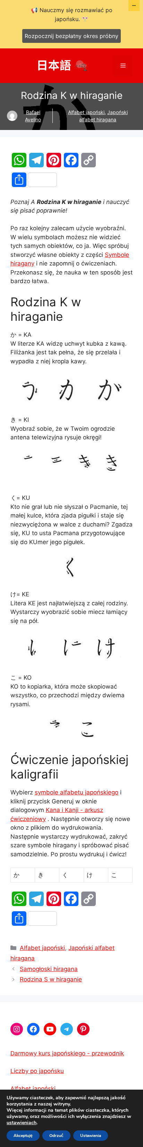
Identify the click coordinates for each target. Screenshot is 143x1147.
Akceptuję (23, 1135)
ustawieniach (21, 1123)
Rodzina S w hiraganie (51, 979)
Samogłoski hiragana (49, 969)
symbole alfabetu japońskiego (76, 792)
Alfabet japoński (86, 112)
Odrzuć (56, 1135)
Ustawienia (90, 1135)
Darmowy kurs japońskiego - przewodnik (67, 1053)
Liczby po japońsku (37, 1070)
